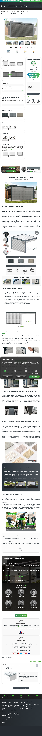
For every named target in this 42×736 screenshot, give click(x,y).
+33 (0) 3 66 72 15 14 (8, 575)
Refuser (7, 376)
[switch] (15, 371)
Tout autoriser (34, 376)
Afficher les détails (35, 373)
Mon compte (22, 708)
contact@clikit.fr (21, 576)
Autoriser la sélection (21, 376)
